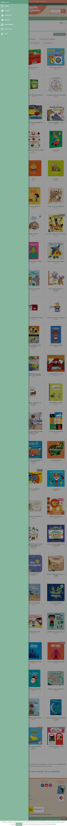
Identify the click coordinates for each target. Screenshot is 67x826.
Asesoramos (9, 24)
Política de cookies (51, 824)
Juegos (7, 10)
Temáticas (8, 15)
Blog (6, 33)
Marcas (7, 20)
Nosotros (8, 29)
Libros (7, 6)
